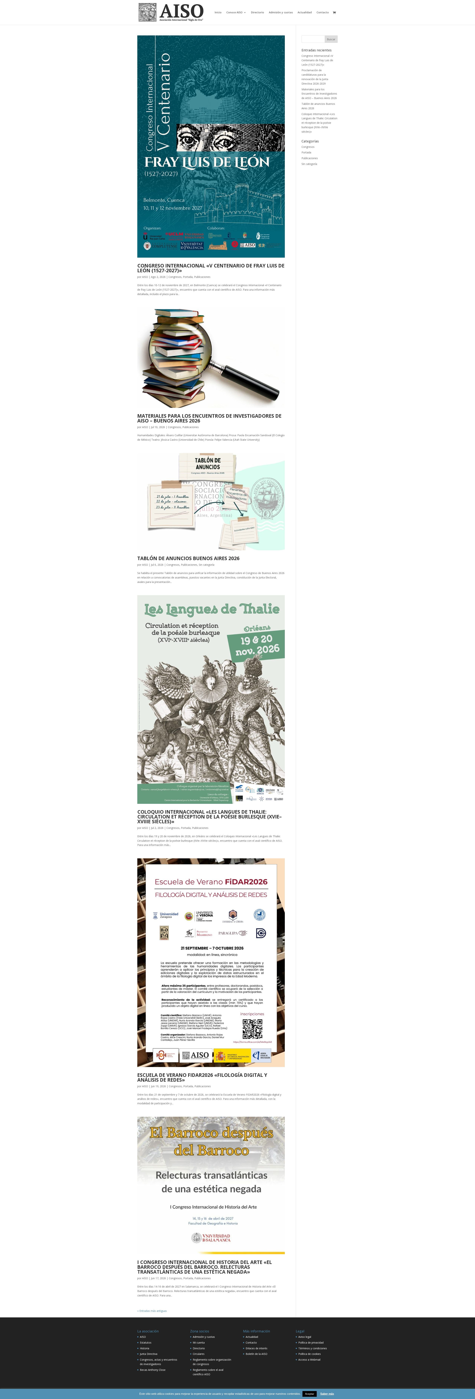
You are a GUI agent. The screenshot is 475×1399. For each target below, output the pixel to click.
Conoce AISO (234, 12)
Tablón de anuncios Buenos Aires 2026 (188, 558)
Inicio (218, 12)
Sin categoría (206, 564)
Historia (144, 1348)
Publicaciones (202, 277)
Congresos (174, 277)
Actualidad (305, 12)
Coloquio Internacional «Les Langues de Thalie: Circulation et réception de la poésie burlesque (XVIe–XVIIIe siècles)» (209, 816)
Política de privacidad (311, 1342)
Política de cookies (309, 1354)
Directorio (257, 12)
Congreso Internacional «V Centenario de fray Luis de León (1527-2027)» (210, 268)
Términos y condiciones (312, 1348)
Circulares (198, 1354)
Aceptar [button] (309, 1393)
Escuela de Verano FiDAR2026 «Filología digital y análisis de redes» (202, 1077)
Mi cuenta (199, 1342)
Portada (188, 277)
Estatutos (145, 1342)
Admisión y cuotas (281, 12)
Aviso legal (304, 1337)
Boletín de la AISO (256, 1354)
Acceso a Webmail (309, 1359)
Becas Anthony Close (153, 1370)
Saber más (327, 1393)
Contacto (323, 12)
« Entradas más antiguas (152, 1311)
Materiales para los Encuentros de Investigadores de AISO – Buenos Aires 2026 (209, 418)
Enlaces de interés (256, 1348)
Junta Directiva (148, 1354)
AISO (145, 277)
